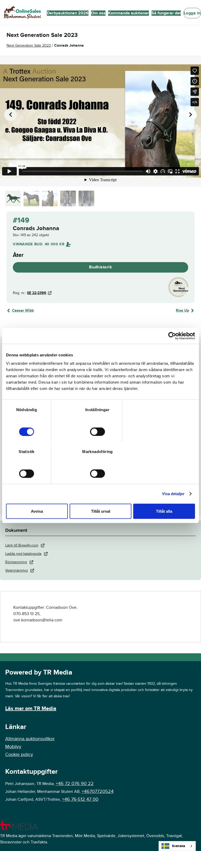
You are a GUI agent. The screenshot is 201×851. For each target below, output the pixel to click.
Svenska (178, 846)
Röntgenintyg (16, 562)
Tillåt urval (100, 511)
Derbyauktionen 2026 (67, 13)
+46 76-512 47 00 (80, 799)
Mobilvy (13, 746)
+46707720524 (98, 791)
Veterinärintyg (16, 570)
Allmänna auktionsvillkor (30, 739)
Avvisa (37, 511)
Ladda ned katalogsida (23, 553)
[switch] (97, 431)
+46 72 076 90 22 (75, 783)
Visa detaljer (173, 493)
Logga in (192, 13)
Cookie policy (19, 754)
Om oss (98, 13)
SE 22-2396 (36, 293)
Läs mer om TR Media (30, 708)
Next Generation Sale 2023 (29, 45)
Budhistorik (100, 267)
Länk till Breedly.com (21, 545)
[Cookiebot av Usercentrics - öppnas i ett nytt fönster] (172, 336)
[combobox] (177, 846)
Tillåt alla (164, 511)
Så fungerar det (166, 13)
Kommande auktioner (128, 13)
